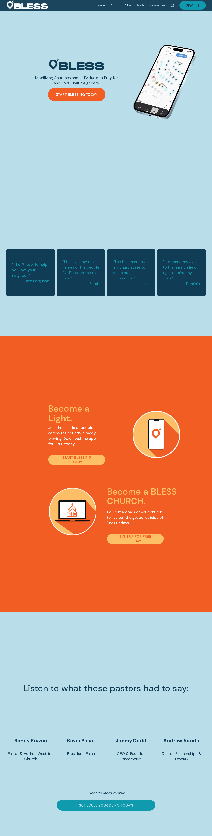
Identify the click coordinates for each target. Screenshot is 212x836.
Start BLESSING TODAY (76, 460)
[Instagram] (172, 5)
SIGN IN (192, 5)
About (115, 5)
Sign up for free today (135, 539)
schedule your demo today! (106, 805)
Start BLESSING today (76, 94)
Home (100, 5)
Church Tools (134, 5)
